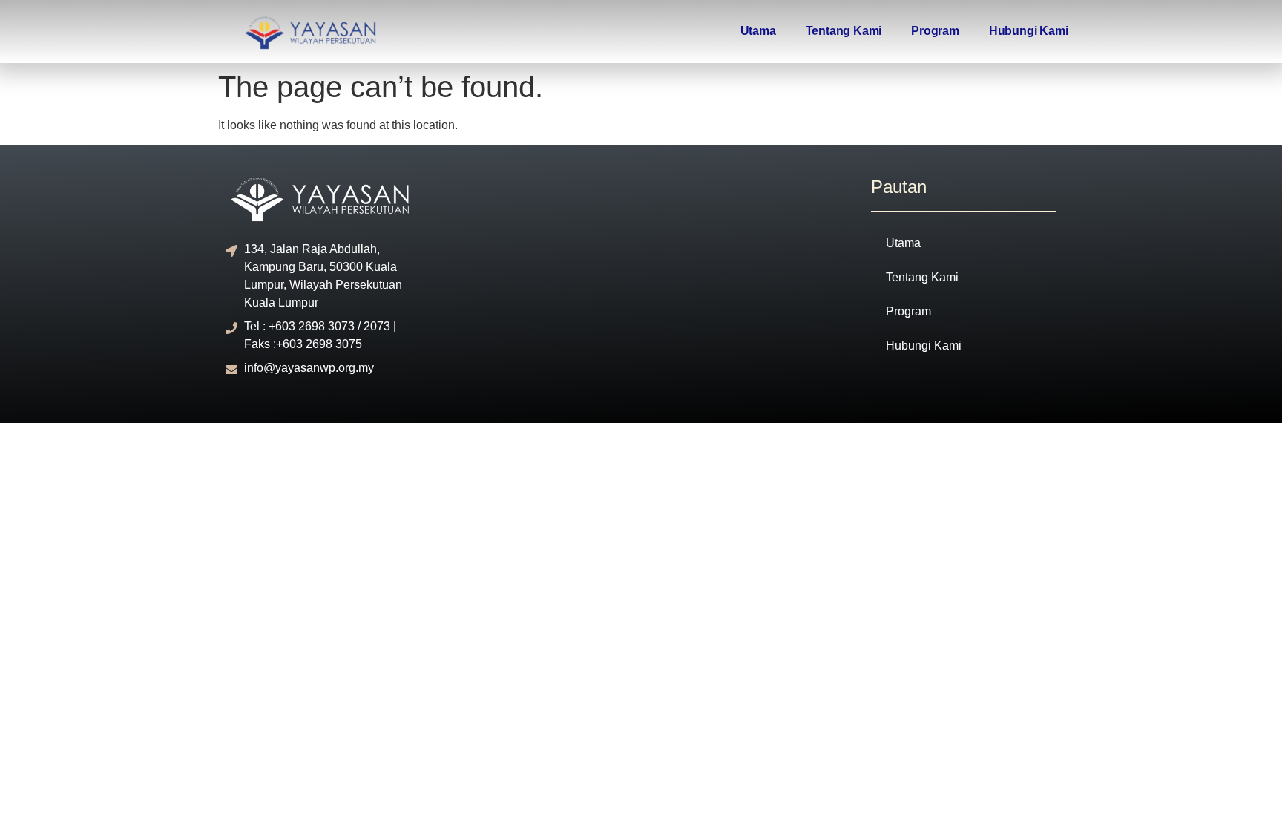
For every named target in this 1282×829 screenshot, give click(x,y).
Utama (758, 30)
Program (935, 30)
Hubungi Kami (1028, 30)
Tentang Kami (844, 30)
